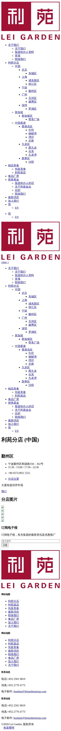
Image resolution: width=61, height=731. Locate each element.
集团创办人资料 (24, 52)
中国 (17, 66)
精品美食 (13, 165)
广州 (24, 94)
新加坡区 (27, 115)
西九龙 (32, 147)
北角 (31, 140)
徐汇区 (32, 83)
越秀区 (32, 101)
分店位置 (13, 478)
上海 (24, 76)
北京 (24, 69)
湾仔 (31, 137)
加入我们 (13, 200)
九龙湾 (32, 154)
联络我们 (20, 59)
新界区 (26, 158)
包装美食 (20, 169)
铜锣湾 (32, 133)
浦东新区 (33, 80)
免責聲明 (8, 727)
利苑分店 (13, 62)
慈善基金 (13, 179)
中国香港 (20, 122)
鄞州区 (32, 91)
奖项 (17, 55)
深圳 (24, 105)
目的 (17, 190)
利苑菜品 (20, 172)
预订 (4, 491)
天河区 (32, 98)
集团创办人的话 (24, 183)
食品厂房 (13, 176)
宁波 (24, 87)
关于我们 (13, 45)
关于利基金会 (23, 186)
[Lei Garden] (30, 587)
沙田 (31, 161)
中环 (31, 130)
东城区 (32, 73)
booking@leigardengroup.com (30, 691)
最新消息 (13, 197)
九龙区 (26, 144)
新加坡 (19, 112)
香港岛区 (27, 126)
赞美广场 (33, 119)
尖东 (31, 151)
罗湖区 (32, 108)
